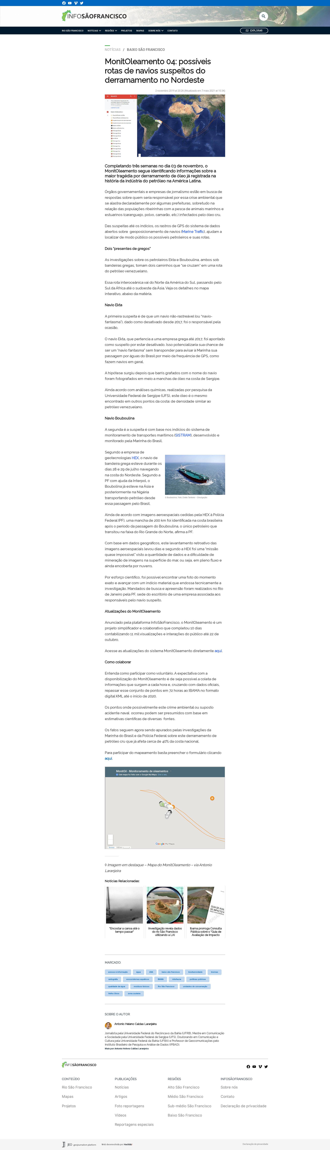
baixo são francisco (171, 972)
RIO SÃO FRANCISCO (72, 30)
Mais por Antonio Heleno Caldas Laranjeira (126, 1048)
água (138, 972)
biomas (214, 972)
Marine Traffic (193, 231)
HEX (135, 458)
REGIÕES (109, 30)
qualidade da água (116, 986)
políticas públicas (198, 979)
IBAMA (161, 979)
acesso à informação (118, 972)
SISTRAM (183, 435)
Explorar (256, 30)
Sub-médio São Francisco (189, 1106)
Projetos (69, 1106)
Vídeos (120, 1115)
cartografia (113, 979)
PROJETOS (126, 30)
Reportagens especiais (134, 1124)
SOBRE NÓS (154, 30)
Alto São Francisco (183, 1087)
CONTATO (172, 30)
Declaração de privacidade (243, 1106)
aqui (218, 651)
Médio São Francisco (185, 1096)
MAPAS (140, 30)
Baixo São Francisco (146, 50)
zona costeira (134, 993)
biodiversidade (195, 972)
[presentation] (100, 30)
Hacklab (128, 1144)
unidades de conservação (195, 986)
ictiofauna (176, 979)
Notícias (112, 50)
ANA (151, 972)
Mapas (67, 1096)
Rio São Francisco (166, 986)
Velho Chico (113, 993)
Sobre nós (229, 1087)
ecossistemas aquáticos (137, 979)
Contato (227, 1096)
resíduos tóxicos (141, 986)
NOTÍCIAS (93, 30)
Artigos (121, 1096)
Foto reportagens (129, 1106)
